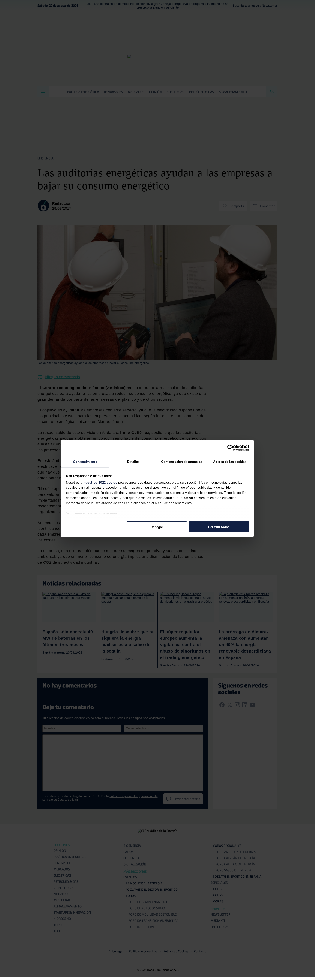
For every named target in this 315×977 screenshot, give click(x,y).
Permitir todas (219, 527)
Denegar (156, 527)
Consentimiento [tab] (85, 461)
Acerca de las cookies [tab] (229, 461)
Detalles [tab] (133, 461)
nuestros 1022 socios (100, 482)
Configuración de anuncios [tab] (181, 461)
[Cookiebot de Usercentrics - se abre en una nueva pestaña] (230, 447)
